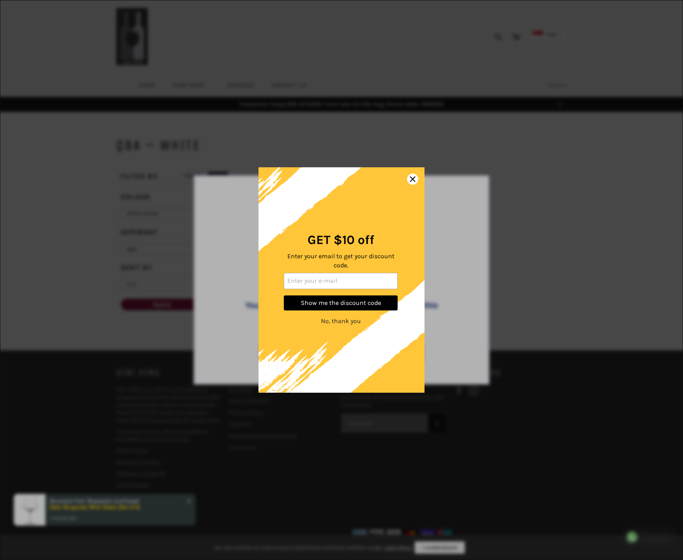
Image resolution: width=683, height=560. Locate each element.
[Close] (412, 179)
